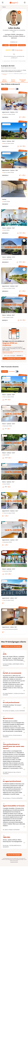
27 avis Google (18, 50)
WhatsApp (22, 45)
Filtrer (5, 89)
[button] (14, 101)
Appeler (6, 45)
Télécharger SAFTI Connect (14, 358)
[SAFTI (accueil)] (14, 2)
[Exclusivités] (16, 89)
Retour (4, 7)
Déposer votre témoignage (12, 646)
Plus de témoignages (14, 854)
